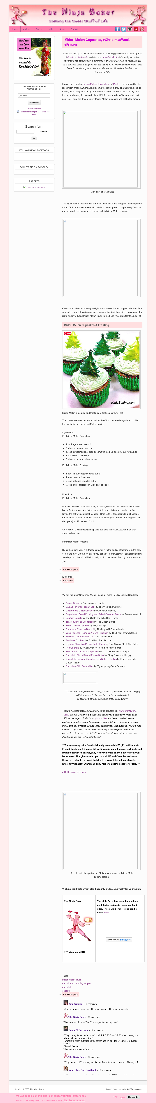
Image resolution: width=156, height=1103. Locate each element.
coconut (66, 990)
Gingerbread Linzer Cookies (80, 610)
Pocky (116, 83)
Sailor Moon (103, 83)
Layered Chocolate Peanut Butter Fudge (85, 643)
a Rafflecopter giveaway (74, 771)
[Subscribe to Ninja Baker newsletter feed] (34, 114)
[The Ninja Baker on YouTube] (143, 29)
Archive (26, 29)
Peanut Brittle (72, 647)
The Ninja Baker (37, 1089)
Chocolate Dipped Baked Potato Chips (85, 655)
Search (43, 131)
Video (51, 29)
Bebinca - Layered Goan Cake (81, 636)
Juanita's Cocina (111, 57)
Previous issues (34, 108)
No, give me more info (74, 1100)
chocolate (67, 987)
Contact (74, 29)
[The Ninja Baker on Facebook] (118, 29)
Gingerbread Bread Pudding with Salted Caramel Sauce (93, 614)
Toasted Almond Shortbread (80, 621)
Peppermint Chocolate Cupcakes (82, 651)
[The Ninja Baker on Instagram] (131, 29)
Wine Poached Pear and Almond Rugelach (87, 632)
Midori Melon (89, 83)
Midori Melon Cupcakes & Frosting (86, 325)
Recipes (39, 29)
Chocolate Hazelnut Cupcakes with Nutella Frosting (91, 658)
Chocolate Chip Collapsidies (80, 666)
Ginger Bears (72, 603)
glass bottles (101, 718)
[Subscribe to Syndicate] (34, 187)
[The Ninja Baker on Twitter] (124, 29)
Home (15, 29)
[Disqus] (102, 1037)
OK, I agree (120, 1097)
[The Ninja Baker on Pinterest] (137, 29)
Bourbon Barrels (74, 617)
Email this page (70, 569)
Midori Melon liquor (71, 979)
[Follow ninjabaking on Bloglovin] (120, 943)
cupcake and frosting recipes (76, 983)
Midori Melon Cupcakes (77, 625)
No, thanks (133, 1097)
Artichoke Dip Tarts (75, 640)
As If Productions (134, 1089)
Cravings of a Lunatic (77, 57)
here (106, 912)
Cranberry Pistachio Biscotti (80, 629)
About (62, 29)
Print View (68, 580)
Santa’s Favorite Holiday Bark (80, 606)
